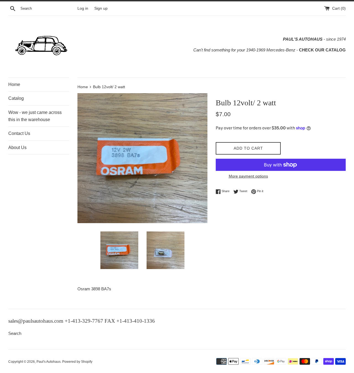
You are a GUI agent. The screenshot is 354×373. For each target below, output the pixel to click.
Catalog (16, 98)
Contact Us (19, 133)
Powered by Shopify (77, 362)
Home (14, 84)
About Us (17, 147)
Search (14, 333)
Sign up (101, 8)
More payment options (248, 176)
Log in (82, 8)
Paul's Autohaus (49, 362)
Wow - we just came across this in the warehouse (35, 116)
